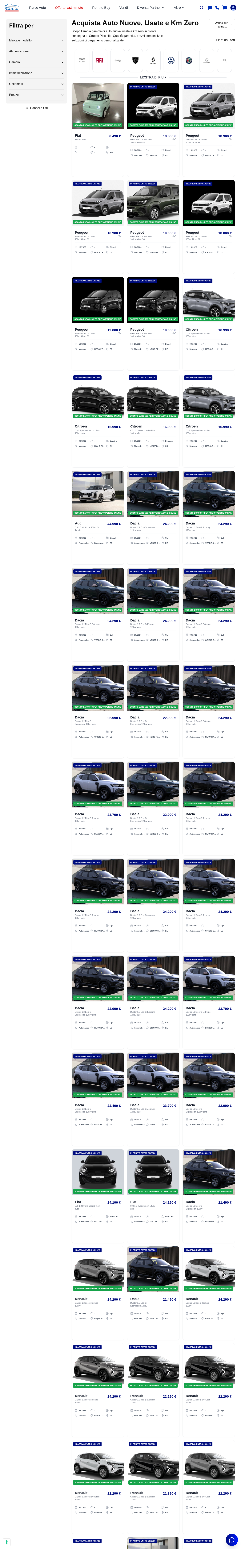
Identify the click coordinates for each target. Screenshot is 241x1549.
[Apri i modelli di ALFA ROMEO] (189, 60)
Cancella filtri (39, 108)
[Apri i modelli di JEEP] (117, 60)
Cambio (14, 62)
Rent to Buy (101, 8)
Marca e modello (20, 40)
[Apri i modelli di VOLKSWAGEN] (171, 60)
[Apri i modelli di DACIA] (82, 60)
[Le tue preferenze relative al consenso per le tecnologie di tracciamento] (6, 1542)
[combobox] (222, 24)
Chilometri (16, 84)
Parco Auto (37, 8)
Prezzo (14, 94)
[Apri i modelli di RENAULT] (153, 60)
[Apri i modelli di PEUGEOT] (135, 60)
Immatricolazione (20, 73)
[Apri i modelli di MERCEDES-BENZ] (206, 60)
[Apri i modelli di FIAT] (99, 60)
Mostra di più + (153, 77)
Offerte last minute (69, 8)
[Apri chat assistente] (232, 1540)
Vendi (123, 8)
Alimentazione (19, 51)
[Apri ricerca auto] (201, 7)
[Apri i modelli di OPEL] (224, 60)
